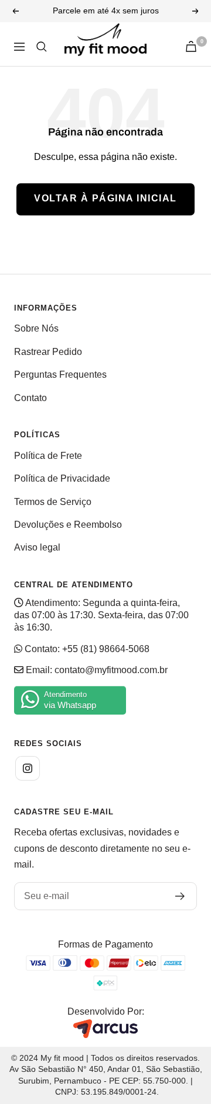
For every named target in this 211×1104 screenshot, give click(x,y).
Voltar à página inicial (105, 198)
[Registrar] (180, 896)
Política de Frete (48, 456)
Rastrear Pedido (48, 352)
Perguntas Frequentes (60, 374)
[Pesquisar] (41, 46)
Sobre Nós (36, 328)
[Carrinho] (191, 46)
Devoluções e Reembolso (68, 525)
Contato (30, 398)
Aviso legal (37, 547)
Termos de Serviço (52, 502)
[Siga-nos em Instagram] (27, 768)
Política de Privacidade (62, 478)
